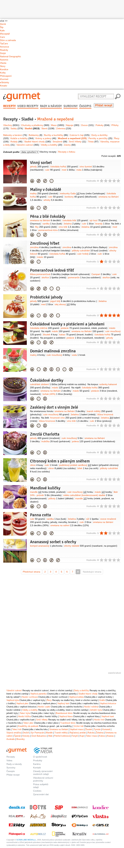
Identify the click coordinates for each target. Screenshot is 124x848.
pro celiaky (45, 181)
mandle (48, 492)
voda (78, 355)
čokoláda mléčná (44, 328)
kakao (76, 334)
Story (2, 66)
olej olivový (65, 304)
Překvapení (6, 76)
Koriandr (106, 729)
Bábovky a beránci (15, 135)
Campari (101, 274)
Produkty (37, 760)
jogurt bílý (73, 301)
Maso (57, 125)
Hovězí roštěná (91, 706)
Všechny (11, 125)
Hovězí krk (99, 719)
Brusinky (20, 739)
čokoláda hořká (64, 166)
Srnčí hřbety (77, 141)
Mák (50, 736)
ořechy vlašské (90, 545)
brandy (102, 223)
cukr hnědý (86, 253)
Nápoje (72, 125)
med (68, 169)
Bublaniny (35, 135)
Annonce (4, 46)
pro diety (51, 289)
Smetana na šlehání (58, 729)
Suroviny (70, 106)
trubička (55, 441)
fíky (46, 227)
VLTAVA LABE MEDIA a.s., (26, 840)
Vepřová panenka (38, 694)
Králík (102, 700)
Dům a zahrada (8, 40)
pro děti (45, 315)
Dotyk (3, 53)
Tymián (97, 729)
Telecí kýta (25, 713)
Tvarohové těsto (67, 723)
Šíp (1, 27)
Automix (4, 59)
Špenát (17, 736)
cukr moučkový (58, 355)
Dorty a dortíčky (81, 690)
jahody (39, 166)
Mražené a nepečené (32, 181)
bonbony (81, 196)
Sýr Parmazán (37, 732)
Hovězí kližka (24, 716)
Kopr (82, 736)
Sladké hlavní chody (37, 141)
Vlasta (3, 63)
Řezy (49, 700)
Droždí (26, 732)
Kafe (2, 30)
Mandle (49, 732)
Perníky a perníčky (100, 138)
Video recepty (27, 106)
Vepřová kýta (12, 700)
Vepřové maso (76, 729)
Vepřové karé (108, 716)
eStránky (4, 82)
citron (36, 465)
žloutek (50, 334)
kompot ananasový (46, 545)
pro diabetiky (58, 369)
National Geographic (10, 56)
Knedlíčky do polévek (28, 726)
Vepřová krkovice (108, 703)
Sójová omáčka (13, 732)
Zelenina (63, 128)
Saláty (16, 128)
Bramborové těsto (64, 713)
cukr (52, 169)
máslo (45, 257)
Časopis (85, 106)
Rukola (91, 732)
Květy (3, 72)
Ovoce (87, 125)
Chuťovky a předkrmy (35, 125)
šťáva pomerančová (60, 274)
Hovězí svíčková (30, 697)
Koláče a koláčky (22, 138)
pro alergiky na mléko (38, 181)
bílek (88, 468)
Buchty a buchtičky (56, 135)
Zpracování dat (41, 794)
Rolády (16, 141)
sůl (92, 519)
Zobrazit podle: (11, 152)
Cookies (37, 790)
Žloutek (88, 729)
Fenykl (75, 736)
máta (89, 169)
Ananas (110, 736)
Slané (47, 128)
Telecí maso (91, 736)
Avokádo (10, 739)
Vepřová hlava (65, 716)
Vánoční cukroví (27, 144)
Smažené (60, 141)
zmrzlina (45, 247)
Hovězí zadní (44, 706)
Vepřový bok (63, 703)
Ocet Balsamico (38, 736)
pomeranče (84, 277)
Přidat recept (103, 105)
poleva (93, 441)
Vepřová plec (22, 703)
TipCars (4, 43)
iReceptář (5, 33)
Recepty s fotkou (66, 151)
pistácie (84, 328)
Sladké (27, 119)
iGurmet (4, 79)
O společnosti (40, 756)
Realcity (4, 50)
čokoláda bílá (75, 220)
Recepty (9, 106)
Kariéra (37, 764)
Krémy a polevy (46, 138)
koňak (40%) (57, 394)
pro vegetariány (51, 181)
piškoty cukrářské (90, 250)
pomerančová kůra (58, 230)
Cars (2, 37)
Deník (3, 24)
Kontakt (37, 767)
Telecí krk (16, 729)
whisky (53, 200)
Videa (9, 760)
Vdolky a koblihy (51, 144)
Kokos (102, 736)
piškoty (60, 498)
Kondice (4, 69)
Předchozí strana (31, 571)
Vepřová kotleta (76, 697)
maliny (44, 193)
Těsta (93, 141)
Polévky (103, 125)
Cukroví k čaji (80, 135)
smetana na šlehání (45, 220)
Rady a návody (51, 106)
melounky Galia (82, 193)
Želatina (99, 732)
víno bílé (69, 227)
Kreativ (3, 85)
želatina (72, 223)
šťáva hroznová (52, 421)
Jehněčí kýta (96, 710)
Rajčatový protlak (78, 732)
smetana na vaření (69, 525)
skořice (54, 277)
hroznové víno (74, 417)
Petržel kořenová (62, 736)
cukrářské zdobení (58, 384)
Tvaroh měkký (61, 732)
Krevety (26, 736)
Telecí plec (28, 723)
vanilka (52, 223)
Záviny (70, 144)
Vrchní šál (78, 726)
